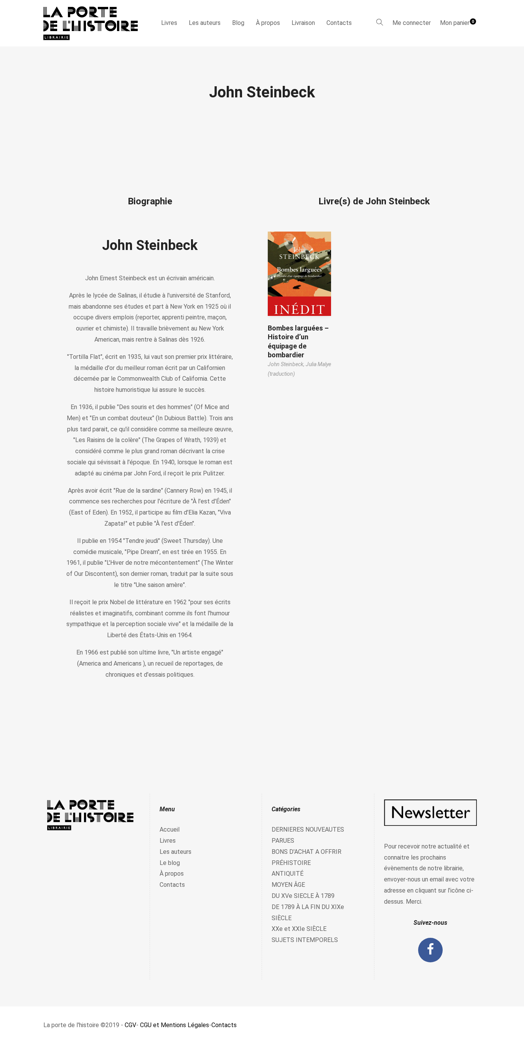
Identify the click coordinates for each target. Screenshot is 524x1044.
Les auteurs (205, 22)
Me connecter (411, 22)
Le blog (170, 862)
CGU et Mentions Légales (174, 1025)
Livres (169, 22)
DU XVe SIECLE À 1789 (303, 895)
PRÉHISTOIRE (291, 862)
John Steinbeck (150, 245)
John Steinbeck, (287, 364)
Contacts (339, 22)
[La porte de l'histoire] (94, 23)
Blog (238, 22)
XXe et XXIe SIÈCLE (299, 928)
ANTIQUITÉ (287, 873)
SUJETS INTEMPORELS (305, 940)
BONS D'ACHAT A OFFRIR (306, 851)
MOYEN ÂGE (288, 884)
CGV (130, 1025)
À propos (268, 22)
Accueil (170, 829)
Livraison (303, 22)
